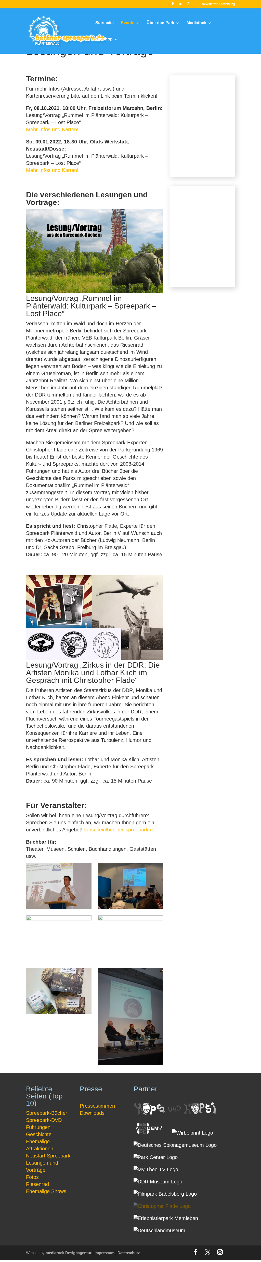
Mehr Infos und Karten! (52, 129)
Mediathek (196, 23)
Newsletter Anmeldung (218, 4)
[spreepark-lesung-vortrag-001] (59, 907)
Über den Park (160, 23)
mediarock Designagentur (69, 1253)
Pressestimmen (97, 1106)
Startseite (104, 23)
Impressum (104, 1253)
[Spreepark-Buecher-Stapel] (59, 1012)
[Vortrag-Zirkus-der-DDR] (130, 1063)
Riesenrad (37, 1184)
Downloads (92, 1113)
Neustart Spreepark (48, 1155)
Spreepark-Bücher (46, 1113)
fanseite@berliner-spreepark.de (119, 829)
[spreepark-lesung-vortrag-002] (130, 907)
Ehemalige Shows (46, 1191)
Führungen (38, 1127)
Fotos (32, 1177)
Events (127, 23)
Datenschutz (129, 1253)
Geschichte (38, 1134)
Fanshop (104, 39)
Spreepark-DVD (44, 1120)
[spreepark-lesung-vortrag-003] (59, 918)
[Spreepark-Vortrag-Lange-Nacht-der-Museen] (130, 918)
